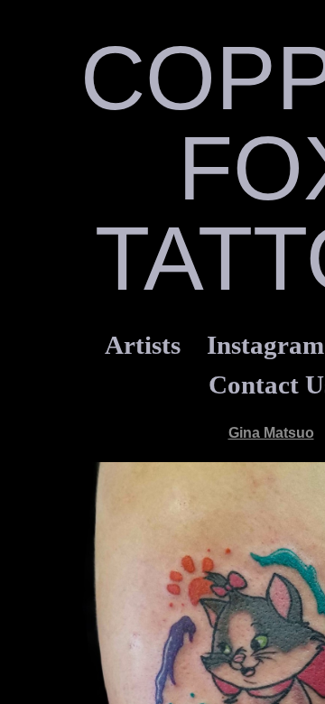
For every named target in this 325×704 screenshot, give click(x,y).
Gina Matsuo (271, 432)
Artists (143, 344)
